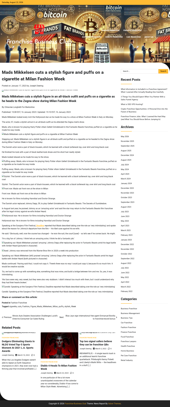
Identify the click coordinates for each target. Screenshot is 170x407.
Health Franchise (114, 37)
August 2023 (126, 207)
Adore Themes (114, 403)
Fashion (25, 306)
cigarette (13, 306)
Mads (39, 306)
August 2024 (126, 160)
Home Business (127, 351)
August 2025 (126, 151)
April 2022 (125, 282)
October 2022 (126, 254)
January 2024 (126, 183)
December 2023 (127, 188)
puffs (61, 306)
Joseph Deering (36, 86)
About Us (148, 37)
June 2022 (125, 272)
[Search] (165, 34)
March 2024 (126, 179)
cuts (19, 306)
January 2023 (126, 240)
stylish (67, 306)
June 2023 (125, 216)
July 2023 (125, 212)
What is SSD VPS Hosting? (132, 104)
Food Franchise (90, 30)
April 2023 (125, 226)
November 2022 (127, 249)
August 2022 (126, 263)
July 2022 (125, 268)
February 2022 (126, 291)
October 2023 (126, 197)
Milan (55, 306)
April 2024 (125, 174)
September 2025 (127, 146)
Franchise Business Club (75, 403)
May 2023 (125, 221)
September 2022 (127, 258)
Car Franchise (133, 37)
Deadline (40, 225)
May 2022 (125, 277)
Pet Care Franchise (129, 355)
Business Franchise (92, 37)
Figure (33, 306)
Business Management (130, 313)
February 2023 (126, 235)
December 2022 (127, 244)
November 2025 (127, 141)
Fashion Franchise (110, 30)
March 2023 (126, 230)
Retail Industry (127, 360)
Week (73, 306)
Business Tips (127, 318)
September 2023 (127, 202)
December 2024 (127, 155)
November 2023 (127, 193)
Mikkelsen (47, 306)
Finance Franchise (132, 30)
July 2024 (125, 165)
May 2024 (125, 169)
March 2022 (126, 287)
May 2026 (125, 136)
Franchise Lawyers (128, 341)
